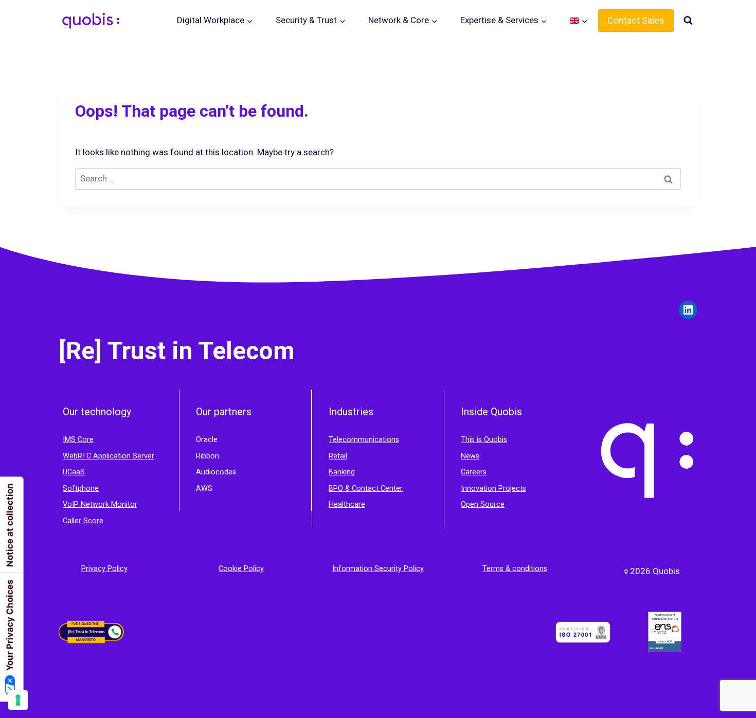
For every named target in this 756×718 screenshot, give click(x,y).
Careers (474, 472)
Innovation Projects (493, 488)
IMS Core (78, 439)
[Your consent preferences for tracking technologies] (18, 700)
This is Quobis (484, 439)
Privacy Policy (104, 568)
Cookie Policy (241, 568)
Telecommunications (364, 439)
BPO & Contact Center (366, 488)
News (470, 456)
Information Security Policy (378, 568)
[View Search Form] (688, 20)
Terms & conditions (514, 568)
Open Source (483, 504)
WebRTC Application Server (108, 456)
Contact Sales (635, 20)
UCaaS (74, 472)
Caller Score (83, 521)
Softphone (81, 488)
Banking (342, 472)
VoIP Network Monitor (100, 504)
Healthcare (347, 504)
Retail (338, 456)
